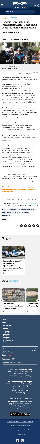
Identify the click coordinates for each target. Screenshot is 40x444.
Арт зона (6, 335)
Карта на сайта (20, 434)
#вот (3, 209)
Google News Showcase (29, 203)
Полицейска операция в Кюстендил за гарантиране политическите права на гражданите (18, 189)
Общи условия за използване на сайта (20, 421)
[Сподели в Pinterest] (33, 225)
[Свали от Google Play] (25, 414)
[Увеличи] (34, 73)
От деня (5, 18)
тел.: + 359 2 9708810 (20, 386)
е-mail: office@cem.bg (20, 390)
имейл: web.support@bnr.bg (20, 376)
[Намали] (37, 73)
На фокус (6, 332)
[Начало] (20, 3)
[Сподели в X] (25, 225)
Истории (6, 322)
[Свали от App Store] (15, 414)
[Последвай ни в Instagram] (22, 441)
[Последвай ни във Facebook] (17, 441)
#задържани (12, 209)
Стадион (6, 338)
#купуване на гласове (27, 209)
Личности (6, 325)
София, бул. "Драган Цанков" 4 (20, 371)
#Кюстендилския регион (10, 212)
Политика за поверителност (20, 425)
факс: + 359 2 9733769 (20, 388)
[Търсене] (32, 11)
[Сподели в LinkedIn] (29, 225)
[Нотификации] (34, 5)
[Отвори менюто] (2, 5)
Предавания (7, 341)
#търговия (5, 215)
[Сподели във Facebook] (21, 225)
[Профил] (37, 5)
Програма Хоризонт (13, 32)
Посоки (5, 328)
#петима (25, 212)
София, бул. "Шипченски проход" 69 (20, 384)
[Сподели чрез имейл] (37, 225)
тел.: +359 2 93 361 (20, 373)
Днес (4, 319)
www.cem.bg (20, 393)
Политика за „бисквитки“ (20, 430)
